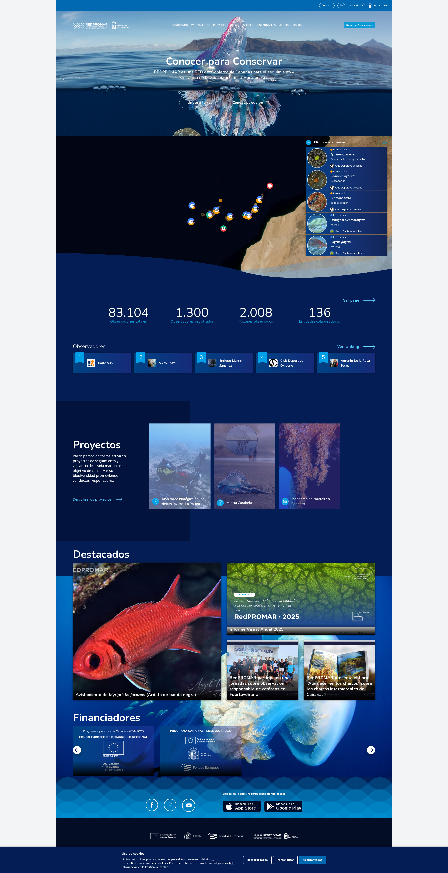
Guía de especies (242, 25)
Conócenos (180, 25)
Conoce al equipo (248, 102)
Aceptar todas (312, 860)
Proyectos (220, 25)
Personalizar (285, 860)
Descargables (266, 25)
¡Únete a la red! (200, 102)
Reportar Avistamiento (359, 25)
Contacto (326, 5)
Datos (297, 25)
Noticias (284, 25)
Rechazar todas (257, 860)
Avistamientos (200, 25)
